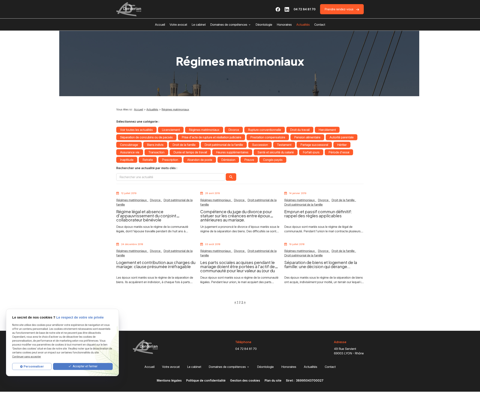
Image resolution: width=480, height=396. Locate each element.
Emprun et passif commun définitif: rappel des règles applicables (318, 213)
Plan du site (273, 380)
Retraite (147, 160)
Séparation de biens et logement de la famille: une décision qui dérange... (320, 264)
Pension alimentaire (307, 137)
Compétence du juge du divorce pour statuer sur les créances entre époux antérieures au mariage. (236, 215)
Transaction (156, 152)
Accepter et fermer (85, 366)
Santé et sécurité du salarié (275, 152)
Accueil (160, 24)
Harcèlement (327, 130)
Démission (228, 160)
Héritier (342, 145)
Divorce (233, 130)
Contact (319, 24)
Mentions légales (169, 380)
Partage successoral (314, 145)
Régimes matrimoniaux (175, 109)
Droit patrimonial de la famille (224, 145)
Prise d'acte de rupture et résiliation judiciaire (211, 137)
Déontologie (264, 24)
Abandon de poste (199, 160)
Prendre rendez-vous (339, 9)
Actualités (303, 24)
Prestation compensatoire (267, 137)
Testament (284, 145)
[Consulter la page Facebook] (278, 9)
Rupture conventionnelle (264, 130)
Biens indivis (155, 145)
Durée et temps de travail (190, 152)
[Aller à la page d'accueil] (128, 9)
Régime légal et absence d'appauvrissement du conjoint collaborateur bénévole (146, 215)
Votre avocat (178, 24)
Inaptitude (127, 160)
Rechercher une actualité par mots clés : (146, 168)
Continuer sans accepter (26, 356)
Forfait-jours (311, 152)
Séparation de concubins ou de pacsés (146, 137)
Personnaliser (34, 366)
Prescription (170, 160)
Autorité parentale (341, 137)
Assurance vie (129, 152)
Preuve (249, 160)
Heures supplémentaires (232, 152)
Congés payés (273, 160)
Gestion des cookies (245, 380)
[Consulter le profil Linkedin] (287, 9)
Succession (260, 145)
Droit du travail (300, 130)
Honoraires (284, 24)
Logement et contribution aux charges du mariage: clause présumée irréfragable (155, 264)
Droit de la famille (184, 145)
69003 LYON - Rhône (349, 351)
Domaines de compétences (228, 24)
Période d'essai (338, 152)
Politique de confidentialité (206, 380)
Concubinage (129, 145)
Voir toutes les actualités (136, 130)
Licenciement (171, 130)
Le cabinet (199, 24)
